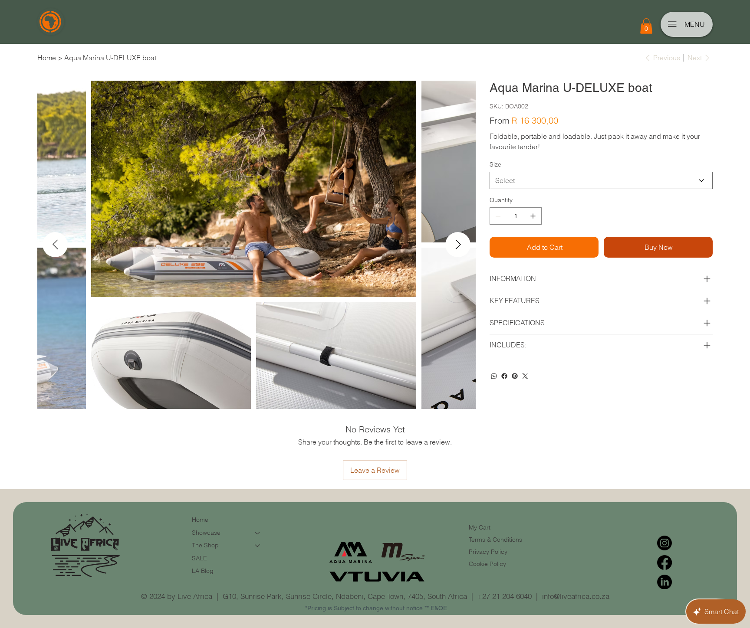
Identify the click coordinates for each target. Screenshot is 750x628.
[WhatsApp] (494, 376)
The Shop (205, 545)
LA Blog (203, 571)
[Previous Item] (55, 244)
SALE (199, 558)
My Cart (479, 527)
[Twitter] (525, 376)
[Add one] (533, 216)
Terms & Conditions (496, 539)
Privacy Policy (488, 552)
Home (200, 519)
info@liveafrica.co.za (575, 596)
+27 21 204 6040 (504, 596)
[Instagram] (664, 543)
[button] (646, 26)
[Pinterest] (514, 376)
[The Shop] (258, 545)
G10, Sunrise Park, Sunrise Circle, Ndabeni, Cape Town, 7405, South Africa (345, 596)
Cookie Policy (487, 564)
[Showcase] (258, 533)
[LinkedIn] (664, 582)
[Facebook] (504, 376)
